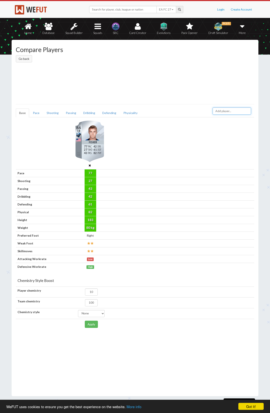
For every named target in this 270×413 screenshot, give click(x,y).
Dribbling (89, 113)
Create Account (241, 9)
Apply (91, 324)
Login (220, 9)
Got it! (251, 406)
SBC (115, 33)
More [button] (242, 33)
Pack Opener (189, 33)
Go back (24, 58)
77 (90, 173)
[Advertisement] (175, 72)
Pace (36, 113)
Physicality (130, 113)
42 (90, 196)
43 (90, 188)
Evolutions (164, 33)
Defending (109, 113)
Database (48, 33)
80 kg (90, 227)
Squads (97, 33)
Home (28, 33)
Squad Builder (74, 33)
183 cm (90, 221)
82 (90, 212)
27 (90, 181)
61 (90, 204)
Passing (71, 113)
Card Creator (137, 33)
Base (22, 113)
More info (134, 406)
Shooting (53, 113)
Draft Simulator (219, 28)
